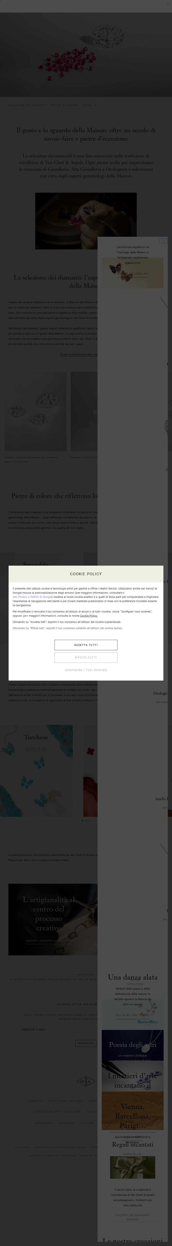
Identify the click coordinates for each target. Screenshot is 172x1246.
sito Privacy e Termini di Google (32, 597)
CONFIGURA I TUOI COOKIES (86, 670)
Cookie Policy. (89, 615)
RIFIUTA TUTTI (86, 657)
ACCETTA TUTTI (86, 645)
